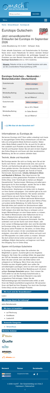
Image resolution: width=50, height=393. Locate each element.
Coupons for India (22, 374)
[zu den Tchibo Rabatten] (7, 335)
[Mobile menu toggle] (45, 20)
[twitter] (34, 374)
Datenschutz (29, 386)
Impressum (20, 386)
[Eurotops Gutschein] (43, 31)
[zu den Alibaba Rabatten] (9, 357)
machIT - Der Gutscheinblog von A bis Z (28, 384)
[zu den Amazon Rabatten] (7, 352)
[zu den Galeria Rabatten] (5, 346)
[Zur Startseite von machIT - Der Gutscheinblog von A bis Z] (16, 6)
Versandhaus (11, 326)
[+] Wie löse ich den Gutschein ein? (20, 125)
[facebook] (38, 374)
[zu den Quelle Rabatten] (7, 341)
